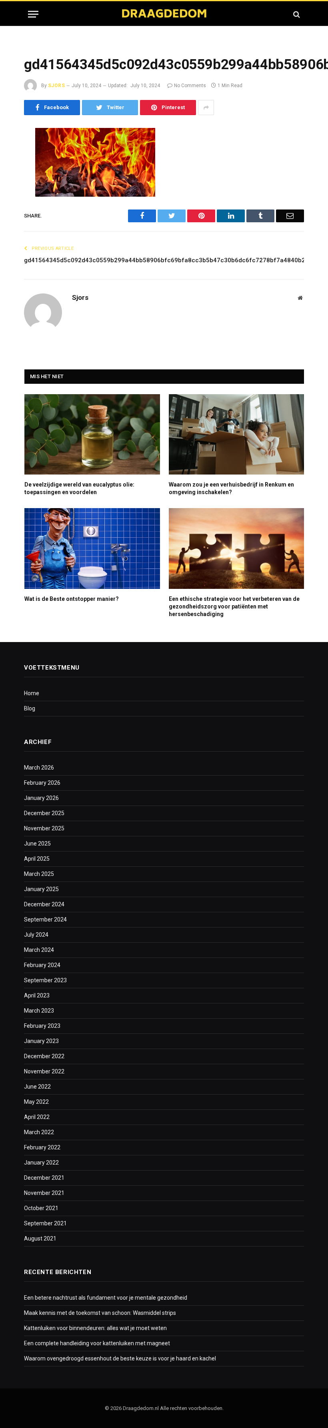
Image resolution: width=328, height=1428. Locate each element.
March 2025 (39, 874)
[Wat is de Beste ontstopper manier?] (92, 548)
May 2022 (36, 1102)
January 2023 (41, 1041)
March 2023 (39, 1010)
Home (31, 693)
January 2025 (41, 889)
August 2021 (40, 1238)
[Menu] (33, 14)
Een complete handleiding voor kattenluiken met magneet (97, 1343)
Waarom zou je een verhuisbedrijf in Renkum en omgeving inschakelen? (231, 488)
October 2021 (41, 1208)
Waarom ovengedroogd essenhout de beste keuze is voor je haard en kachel (120, 1358)
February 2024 (42, 965)
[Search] (296, 14)
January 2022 (41, 1162)
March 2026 (39, 767)
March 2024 (39, 950)
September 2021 (45, 1223)
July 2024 (36, 934)
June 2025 (37, 843)
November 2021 (44, 1193)
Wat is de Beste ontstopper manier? (71, 599)
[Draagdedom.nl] (164, 14)
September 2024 (45, 919)
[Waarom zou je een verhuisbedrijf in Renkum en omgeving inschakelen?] (236, 434)
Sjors (56, 85)
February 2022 (42, 1147)
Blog (29, 708)
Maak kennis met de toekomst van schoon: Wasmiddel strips (100, 1313)
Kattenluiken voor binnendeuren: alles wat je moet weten (95, 1328)
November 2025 (44, 828)
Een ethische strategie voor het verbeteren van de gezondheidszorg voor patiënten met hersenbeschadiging (234, 606)
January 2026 (41, 798)
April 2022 (37, 1117)
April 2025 (37, 859)
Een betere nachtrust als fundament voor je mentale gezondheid (105, 1297)
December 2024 (44, 904)
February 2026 (42, 783)
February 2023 (42, 1026)
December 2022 (44, 1056)
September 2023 (45, 980)
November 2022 (44, 1071)
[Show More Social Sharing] (206, 107)
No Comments (190, 85)
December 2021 (44, 1178)
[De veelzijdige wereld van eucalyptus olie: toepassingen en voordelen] (92, 434)
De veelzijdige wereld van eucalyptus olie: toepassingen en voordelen (79, 488)
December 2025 (44, 813)
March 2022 (39, 1132)
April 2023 (37, 995)
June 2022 (37, 1086)
